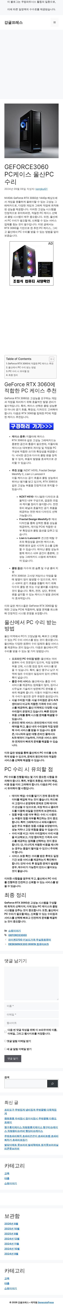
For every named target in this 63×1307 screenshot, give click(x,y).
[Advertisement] (31, 63)
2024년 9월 (11, 1253)
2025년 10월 (11, 1228)
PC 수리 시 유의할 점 (18, 371)
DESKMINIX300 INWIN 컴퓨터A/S (28, 944)
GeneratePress (46, 1302)
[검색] (52, 1083)
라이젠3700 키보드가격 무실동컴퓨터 (29, 939)
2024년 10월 (12, 1248)
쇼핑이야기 (14, 930)
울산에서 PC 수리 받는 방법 (22, 367)
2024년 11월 (11, 1243)
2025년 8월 (11, 1233)
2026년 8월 (11, 1223)
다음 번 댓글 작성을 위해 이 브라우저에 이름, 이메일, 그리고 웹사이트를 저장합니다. (32, 1031)
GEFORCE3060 (17, 935)
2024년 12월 (11, 1238)
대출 (6, 1178)
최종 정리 (13, 375)
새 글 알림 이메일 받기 (19, 1049)
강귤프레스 (13, 22)
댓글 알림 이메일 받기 (19, 1041)
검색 (6, 1077)
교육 (6, 1173)
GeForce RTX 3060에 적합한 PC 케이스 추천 (30, 363)
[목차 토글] (50, 359)
